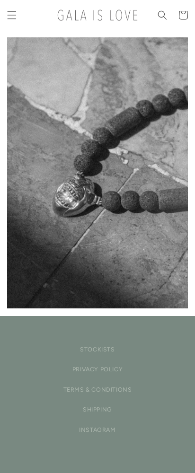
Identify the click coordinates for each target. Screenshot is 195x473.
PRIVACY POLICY (97, 369)
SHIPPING (97, 409)
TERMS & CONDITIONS (97, 389)
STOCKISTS (97, 349)
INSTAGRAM (97, 429)
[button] (11, 15)
